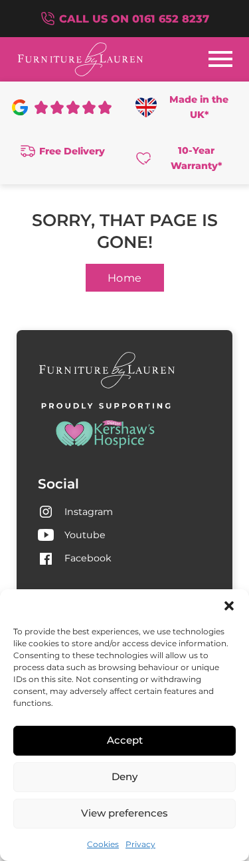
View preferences (124, 813)
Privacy (140, 844)
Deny (124, 776)
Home (125, 277)
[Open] (220, 59)
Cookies (103, 844)
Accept (125, 740)
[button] (229, 605)
